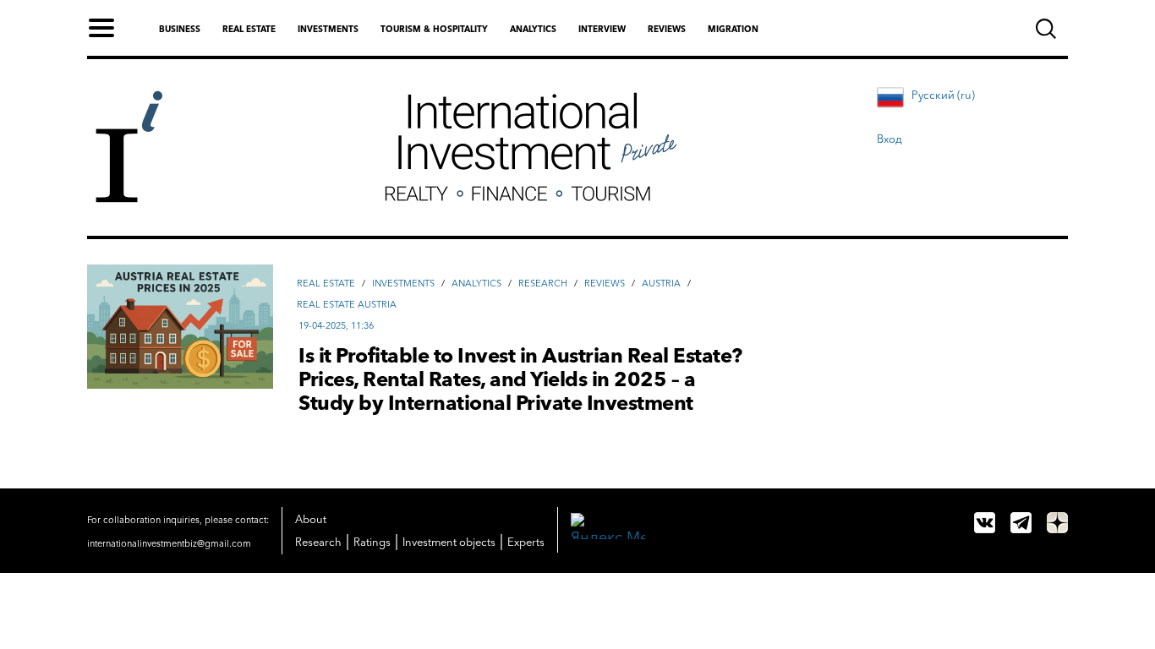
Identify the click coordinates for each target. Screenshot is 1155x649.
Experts (526, 541)
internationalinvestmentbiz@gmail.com (169, 543)
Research (542, 283)
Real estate (249, 29)
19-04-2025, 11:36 (336, 325)
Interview (602, 29)
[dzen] (1057, 522)
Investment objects (448, 541)
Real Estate (326, 283)
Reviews (667, 29)
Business (179, 29)
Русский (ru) (943, 94)
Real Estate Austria (347, 304)
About (310, 519)
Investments (328, 29)
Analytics (533, 29)
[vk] (984, 522)
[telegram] (1021, 522)
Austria (661, 283)
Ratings (372, 541)
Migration (733, 29)
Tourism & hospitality (434, 29)
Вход (889, 138)
